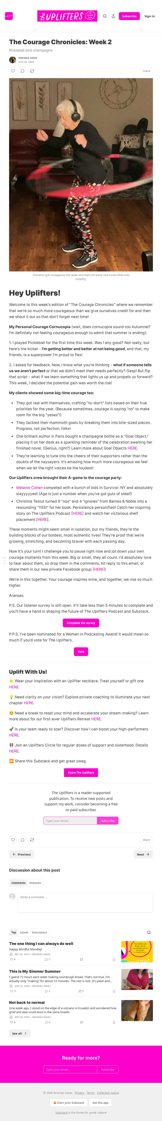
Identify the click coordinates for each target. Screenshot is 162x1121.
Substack (61, 1112)
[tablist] (26, 883)
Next (140, 854)
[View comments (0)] (22, 71)
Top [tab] (13, 932)
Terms (91, 1093)
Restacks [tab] (35, 883)
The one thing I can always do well (41, 943)
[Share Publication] (113, 16)
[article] (81, 952)
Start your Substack (70, 1103)
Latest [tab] (24, 932)
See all (17, 1033)
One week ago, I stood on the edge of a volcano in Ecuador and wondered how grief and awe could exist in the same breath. (63, 1010)
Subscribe (129, 16)
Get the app (100, 1103)
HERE (132, 448)
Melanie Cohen (29, 487)
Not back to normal (27, 1002)
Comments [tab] (18, 883)
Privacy (79, 1093)
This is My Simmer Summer (35, 971)
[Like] (13, 71)
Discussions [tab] (39, 932)
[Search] (105, 16)
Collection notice (108, 1093)
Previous (24, 854)
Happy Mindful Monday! (25, 949)
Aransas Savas (28, 58)
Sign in (150, 16)
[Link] (3, 293)
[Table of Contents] (4, 560)
